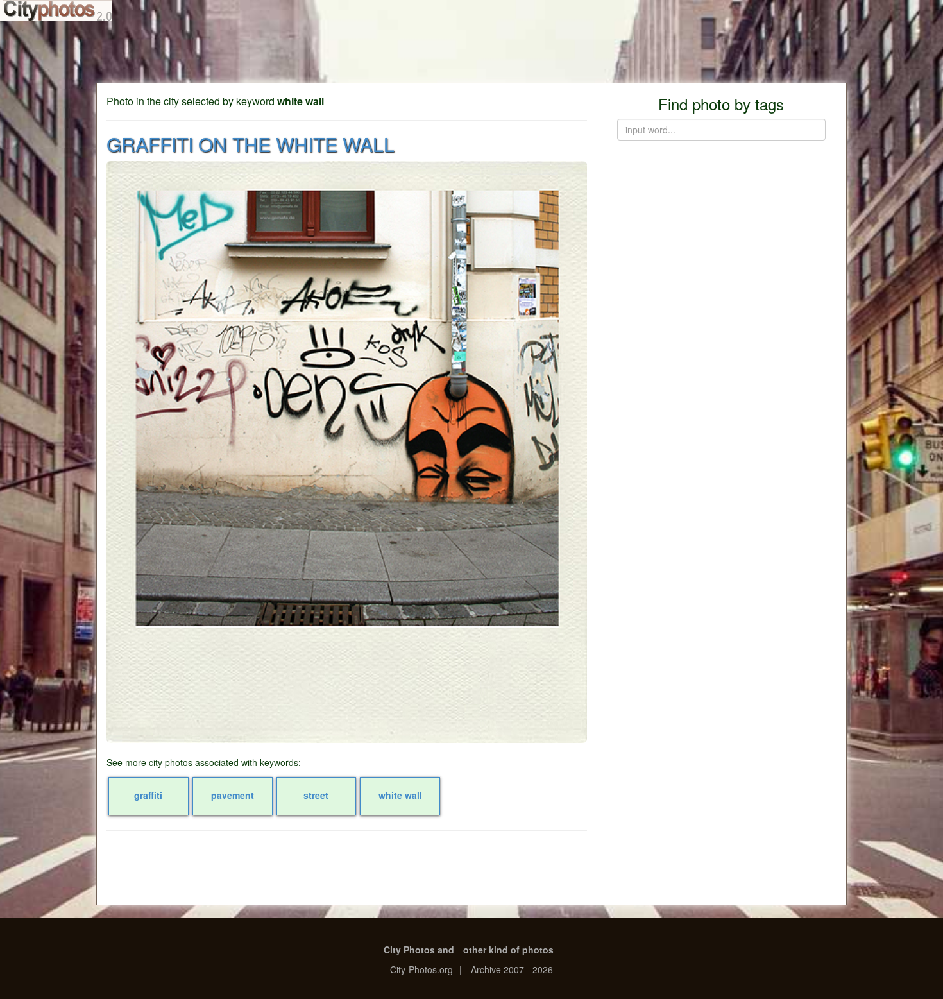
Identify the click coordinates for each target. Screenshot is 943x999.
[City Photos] (56, 10)
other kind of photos (508, 949)
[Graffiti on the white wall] (346, 452)
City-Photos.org (421, 969)
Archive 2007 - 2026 (512, 969)
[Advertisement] (471, 51)
